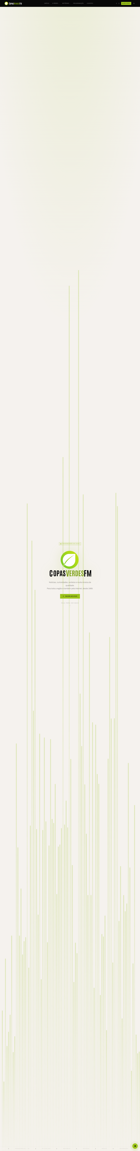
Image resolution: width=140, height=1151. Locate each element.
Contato (90, 3)
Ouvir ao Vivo (71, 596)
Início (46, 3)
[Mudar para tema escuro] (133, 3)
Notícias (65, 3)
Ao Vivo (127, 3)
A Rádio (55, 3)
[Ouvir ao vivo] (135, 1146)
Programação (78, 3)
